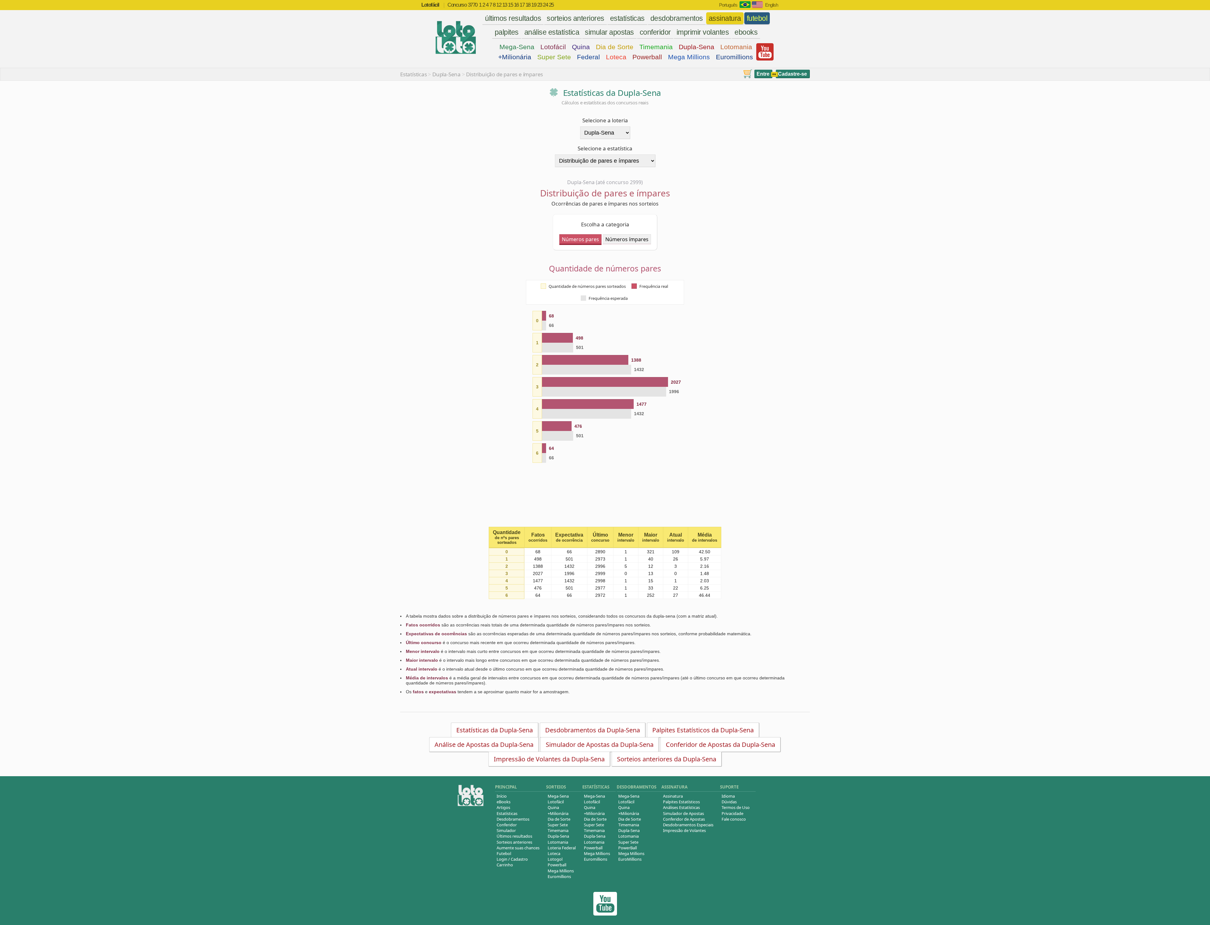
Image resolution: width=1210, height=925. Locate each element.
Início (502, 796)
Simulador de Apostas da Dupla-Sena (600, 744)
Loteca (616, 57)
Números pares (580, 239)
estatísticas (627, 18)
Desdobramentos (513, 819)
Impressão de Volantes (684, 830)
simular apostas (609, 32)
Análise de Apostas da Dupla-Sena (484, 744)
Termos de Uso (736, 807)
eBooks (503, 802)
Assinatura (673, 796)
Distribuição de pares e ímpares (504, 74)
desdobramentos (676, 18)
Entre (763, 74)
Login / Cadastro (512, 859)
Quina (581, 46)
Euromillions (734, 57)
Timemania (656, 46)
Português (728, 5)
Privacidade (732, 813)
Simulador (506, 830)
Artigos (503, 807)
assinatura (725, 18)
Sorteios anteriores (514, 842)
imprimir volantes (703, 32)
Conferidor (507, 825)
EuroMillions (630, 859)
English (771, 5)
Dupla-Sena (696, 46)
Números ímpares (626, 239)
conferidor (655, 32)
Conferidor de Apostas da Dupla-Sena (720, 744)
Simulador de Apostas (683, 813)
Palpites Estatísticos (681, 802)
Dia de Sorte (614, 46)
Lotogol (555, 859)
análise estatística (551, 32)
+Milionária (514, 57)
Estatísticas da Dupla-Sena (494, 730)
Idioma (728, 796)
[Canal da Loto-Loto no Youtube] (605, 914)
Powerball (647, 57)
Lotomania (736, 46)
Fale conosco (734, 819)
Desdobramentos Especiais (688, 825)
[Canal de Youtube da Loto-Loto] (765, 58)
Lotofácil (553, 46)
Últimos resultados (514, 836)
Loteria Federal (562, 848)
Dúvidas (729, 802)
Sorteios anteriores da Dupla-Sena (666, 759)
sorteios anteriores (575, 18)
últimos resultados (513, 18)
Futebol (504, 853)
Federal (588, 57)
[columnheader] (506, 537)
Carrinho (505, 865)
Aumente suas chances (518, 848)
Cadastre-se (792, 74)
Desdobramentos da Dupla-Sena (592, 730)
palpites (507, 32)
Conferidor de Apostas (684, 819)
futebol (757, 18)
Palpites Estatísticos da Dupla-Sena (703, 730)
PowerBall (627, 848)
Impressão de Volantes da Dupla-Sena (549, 759)
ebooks (746, 32)
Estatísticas (413, 74)
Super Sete (554, 57)
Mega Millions (689, 57)
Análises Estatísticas (681, 807)
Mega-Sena (516, 46)
